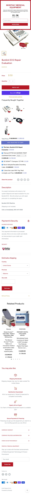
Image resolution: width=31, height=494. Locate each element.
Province (4, 270)
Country (4, 261)
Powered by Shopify (7, 490)
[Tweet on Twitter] (25, 179)
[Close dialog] (29, 1)
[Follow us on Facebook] (3, 474)
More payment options (15, 97)
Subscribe (7, 464)
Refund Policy (6, 296)
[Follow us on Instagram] (6, 474)
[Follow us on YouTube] (9, 474)
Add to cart (15, 87)
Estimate (7, 288)
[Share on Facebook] (18, 179)
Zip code (4, 278)
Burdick (4, 67)
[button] (11, 359)
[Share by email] (28, 179)
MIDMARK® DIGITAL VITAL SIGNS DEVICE (22, 333)
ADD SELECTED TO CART (15, 142)
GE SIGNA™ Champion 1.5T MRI (14, 161)
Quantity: (4, 81)
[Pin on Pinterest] (21, 179)
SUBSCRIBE (15, 24)
